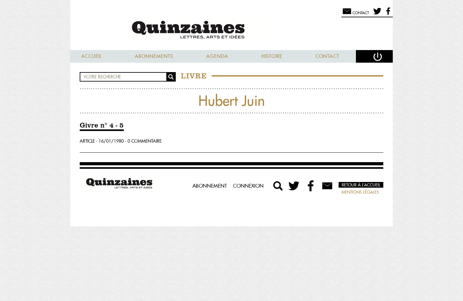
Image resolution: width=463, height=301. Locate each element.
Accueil (91, 56)
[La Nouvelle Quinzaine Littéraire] (231, 30)
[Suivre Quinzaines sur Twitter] (294, 185)
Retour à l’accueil (361, 184)
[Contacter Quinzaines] (327, 185)
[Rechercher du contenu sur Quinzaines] (278, 185)
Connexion (248, 186)
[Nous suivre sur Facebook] (387, 14)
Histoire (272, 56)
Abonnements (154, 56)
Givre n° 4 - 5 (102, 125)
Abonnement (209, 186)
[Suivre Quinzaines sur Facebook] (310, 185)
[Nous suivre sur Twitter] (376, 14)
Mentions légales (360, 192)
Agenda (217, 56)
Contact (327, 56)
